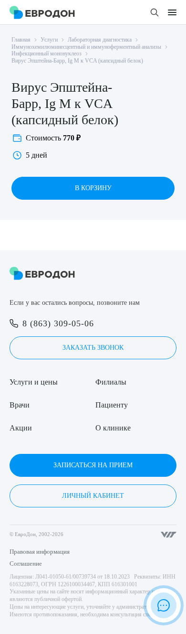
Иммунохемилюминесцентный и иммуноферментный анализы (86, 46)
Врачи (20, 405)
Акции (21, 428)
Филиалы (110, 382)
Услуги (49, 39)
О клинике (113, 428)
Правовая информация (40, 551)
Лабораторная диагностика (100, 39)
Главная (21, 39)
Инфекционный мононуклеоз (46, 53)
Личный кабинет (93, 495)
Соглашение (26, 563)
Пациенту (111, 405)
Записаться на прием (93, 465)
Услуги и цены (34, 382)
